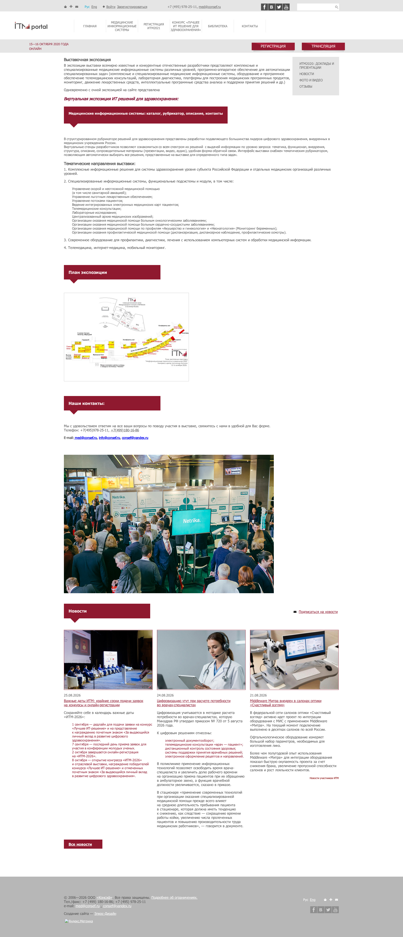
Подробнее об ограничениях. (174, 897)
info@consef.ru (109, 438)
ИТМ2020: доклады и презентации (316, 65)
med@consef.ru (210, 7)
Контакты (250, 26)
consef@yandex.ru (135, 438)
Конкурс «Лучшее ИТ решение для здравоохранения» (186, 26)
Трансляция (323, 46)
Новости (306, 74)
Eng (94, 7)
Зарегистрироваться (132, 7)
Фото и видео (311, 80)
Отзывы (305, 86)
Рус (87, 7)
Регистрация (273, 46)
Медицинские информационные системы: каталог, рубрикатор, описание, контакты (146, 113)
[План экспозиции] (126, 380)
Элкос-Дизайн (105, 913)
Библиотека (217, 26)
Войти (110, 7)
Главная (90, 26)
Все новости (80, 844)
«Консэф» (104, 897)
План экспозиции (88, 272)
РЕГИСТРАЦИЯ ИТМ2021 (154, 26)
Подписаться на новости (318, 612)
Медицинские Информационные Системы (122, 26)
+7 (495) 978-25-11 (182, 7)
